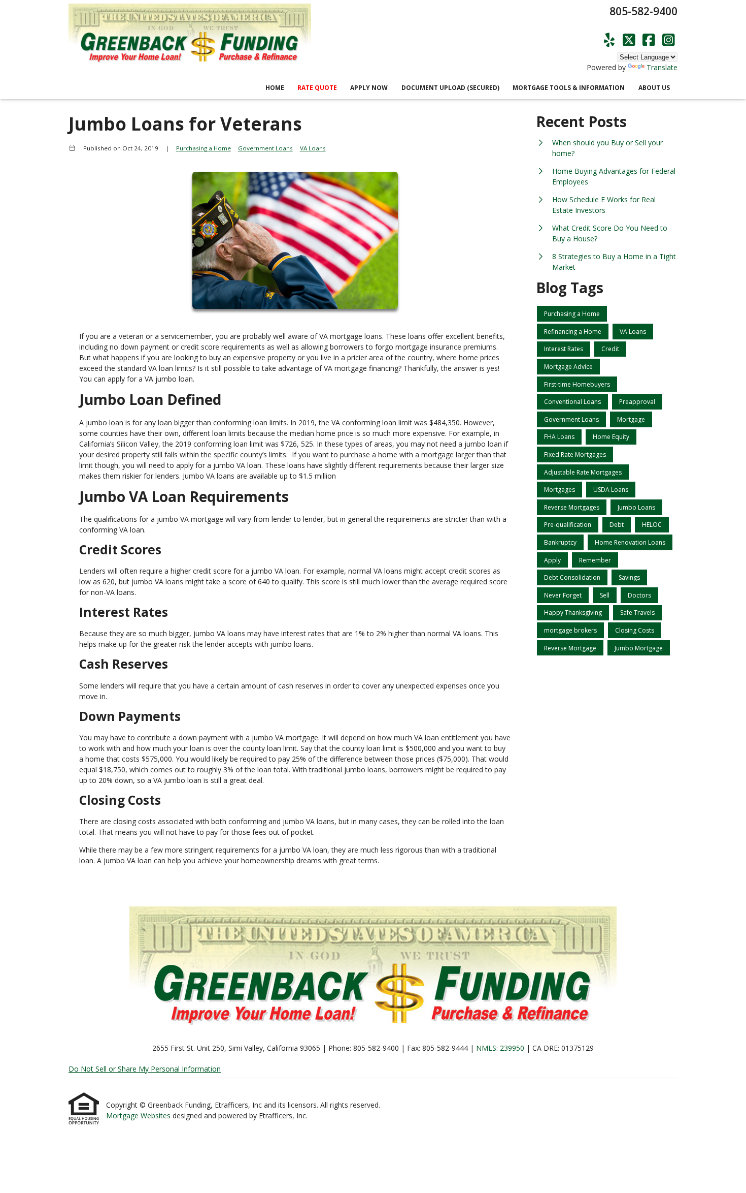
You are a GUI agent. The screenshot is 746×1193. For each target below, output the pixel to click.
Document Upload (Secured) (450, 87)
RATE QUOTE (317, 87)
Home (274, 87)
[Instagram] (668, 40)
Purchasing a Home (203, 148)
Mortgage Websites (139, 1115)
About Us (654, 87)
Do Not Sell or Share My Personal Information (145, 1069)
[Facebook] (649, 40)
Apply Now (369, 87)
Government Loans (265, 148)
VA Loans (313, 148)
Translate (662, 67)
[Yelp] (609, 40)
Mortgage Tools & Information (569, 87)
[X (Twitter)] (629, 40)
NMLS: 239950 (500, 1048)
